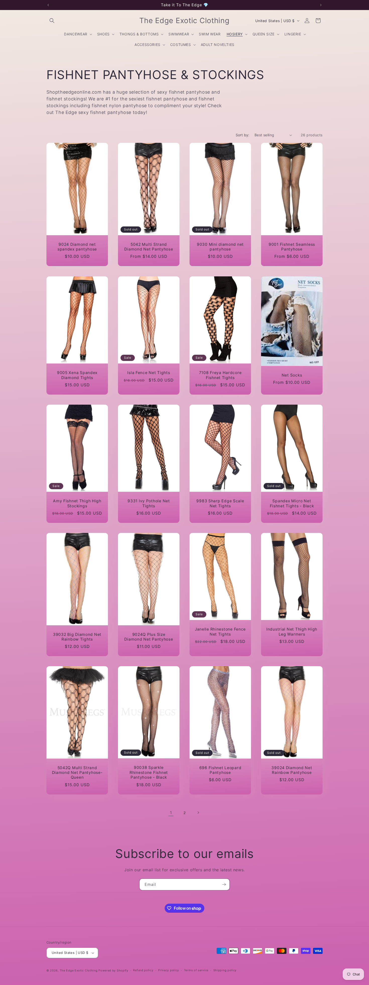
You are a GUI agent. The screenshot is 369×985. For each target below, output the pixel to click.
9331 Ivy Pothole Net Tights (149, 503)
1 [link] (171, 812)
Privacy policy (168, 970)
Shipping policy (225, 970)
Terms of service (196, 970)
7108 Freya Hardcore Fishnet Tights (220, 375)
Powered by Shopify (113, 970)
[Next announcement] (320, 5)
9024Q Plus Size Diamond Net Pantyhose (148, 636)
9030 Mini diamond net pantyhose (220, 247)
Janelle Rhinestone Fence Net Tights (220, 631)
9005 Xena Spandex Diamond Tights (77, 375)
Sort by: (243, 135)
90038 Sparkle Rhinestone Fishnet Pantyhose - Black (149, 772)
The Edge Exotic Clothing (79, 970)
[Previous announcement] (48, 5)
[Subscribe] (223, 884)
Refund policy (143, 970)
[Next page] (198, 812)
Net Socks (292, 375)
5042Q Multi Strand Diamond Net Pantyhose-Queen (77, 772)
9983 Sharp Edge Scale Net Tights (220, 503)
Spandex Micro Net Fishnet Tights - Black (292, 503)
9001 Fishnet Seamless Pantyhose (292, 247)
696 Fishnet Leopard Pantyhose (220, 770)
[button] (51, 20)
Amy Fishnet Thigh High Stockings (77, 503)
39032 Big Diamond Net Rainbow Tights (77, 636)
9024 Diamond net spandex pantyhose (77, 247)
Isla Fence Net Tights (148, 372)
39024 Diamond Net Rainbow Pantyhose (291, 770)
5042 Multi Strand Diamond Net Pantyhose (148, 247)
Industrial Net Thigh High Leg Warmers (291, 631)
